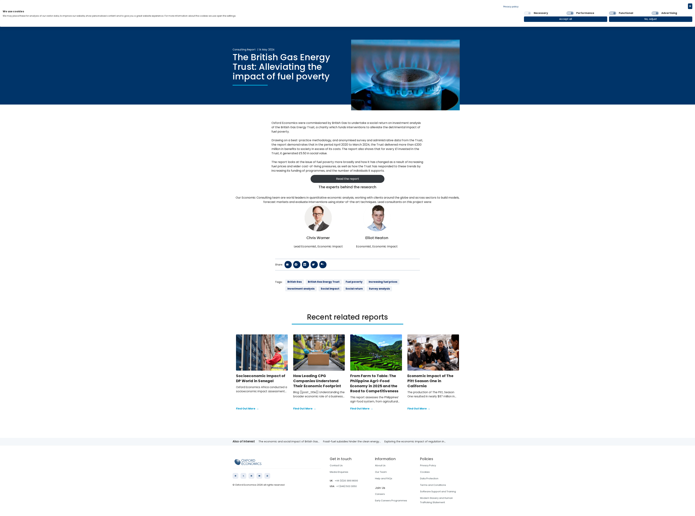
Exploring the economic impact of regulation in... (415, 441)
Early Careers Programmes (391, 500)
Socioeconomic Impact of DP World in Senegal (260, 378)
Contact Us (336, 465)
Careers (380, 494)
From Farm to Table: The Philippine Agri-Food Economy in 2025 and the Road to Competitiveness (374, 383)
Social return (354, 288)
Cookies (425, 471)
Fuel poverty (354, 282)
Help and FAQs (383, 478)
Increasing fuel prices (383, 282)
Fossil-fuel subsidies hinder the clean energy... (352, 441)
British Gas (294, 282)
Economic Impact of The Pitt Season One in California (430, 380)
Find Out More (247, 408)
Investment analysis (301, 288)
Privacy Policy (428, 465)
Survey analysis (379, 288)
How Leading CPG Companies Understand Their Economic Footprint (317, 380)
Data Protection (429, 478)
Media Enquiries (339, 471)
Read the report (347, 179)
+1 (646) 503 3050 (346, 486)
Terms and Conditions (433, 485)
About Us (380, 465)
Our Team (381, 471)
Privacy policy (511, 6)
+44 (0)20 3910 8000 (346, 480)
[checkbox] (527, 13)
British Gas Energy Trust (324, 282)
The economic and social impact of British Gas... (288, 441)
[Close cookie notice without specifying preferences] (690, 6)
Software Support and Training (438, 491)
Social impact (330, 288)
